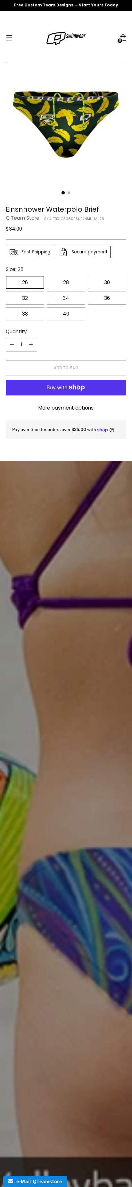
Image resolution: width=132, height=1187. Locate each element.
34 (66, 298)
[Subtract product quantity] (12, 344)
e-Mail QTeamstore (37, 1181)
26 (25, 282)
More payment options (66, 407)
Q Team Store (22, 218)
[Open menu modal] (9, 37)
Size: (14, 269)
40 (66, 313)
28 (66, 282)
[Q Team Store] (66, 37)
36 (107, 298)
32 (25, 298)
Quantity (16, 331)
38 (25, 313)
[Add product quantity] (31, 344)
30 (107, 282)
